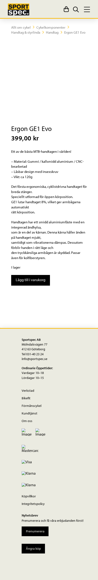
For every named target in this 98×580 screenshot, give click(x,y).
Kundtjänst (29, 413)
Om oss (27, 420)
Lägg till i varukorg (30, 279)
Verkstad (28, 390)
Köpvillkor (29, 496)
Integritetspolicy (33, 503)
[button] (66, 9)
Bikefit (26, 398)
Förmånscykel (31, 405)
